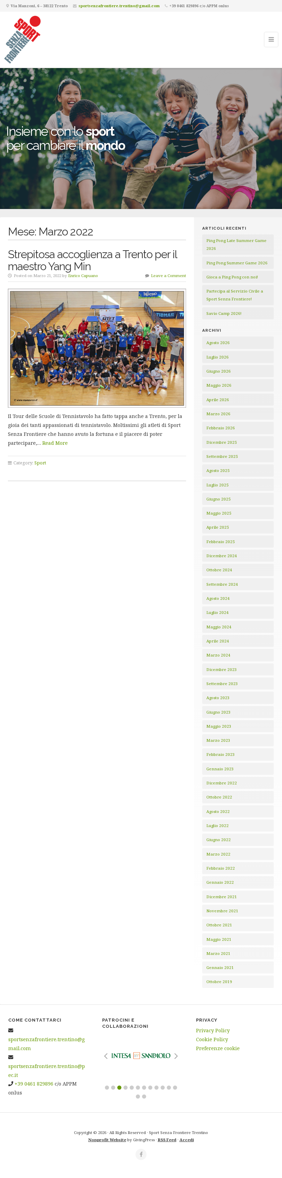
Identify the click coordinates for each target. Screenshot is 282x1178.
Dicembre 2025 (221, 442)
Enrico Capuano (83, 275)
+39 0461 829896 (33, 1083)
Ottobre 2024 (219, 569)
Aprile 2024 (217, 640)
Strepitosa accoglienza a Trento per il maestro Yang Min (92, 260)
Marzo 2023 (218, 740)
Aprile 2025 (217, 527)
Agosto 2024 (218, 598)
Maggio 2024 (218, 626)
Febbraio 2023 (220, 754)
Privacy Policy (213, 1030)
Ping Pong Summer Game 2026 (237, 262)
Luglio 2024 (217, 612)
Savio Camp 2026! (223, 313)
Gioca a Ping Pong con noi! (232, 276)
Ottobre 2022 (219, 797)
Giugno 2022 (218, 839)
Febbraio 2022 (220, 868)
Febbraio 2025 (220, 541)
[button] (107, 1088)
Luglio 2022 (217, 825)
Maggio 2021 (218, 939)
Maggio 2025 (218, 513)
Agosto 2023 (218, 697)
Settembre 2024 (222, 584)
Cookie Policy (212, 1039)
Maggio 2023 (218, 726)
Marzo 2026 (218, 413)
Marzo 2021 (218, 953)
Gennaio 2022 (220, 882)
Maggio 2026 (218, 385)
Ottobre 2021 (219, 924)
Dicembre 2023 (221, 669)
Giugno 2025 (218, 499)
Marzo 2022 (218, 854)
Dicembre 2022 (221, 782)
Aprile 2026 (217, 399)
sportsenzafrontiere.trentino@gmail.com (119, 5)
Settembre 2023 (222, 683)
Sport (40, 463)
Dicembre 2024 (221, 555)
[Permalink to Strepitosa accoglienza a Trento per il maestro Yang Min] (97, 348)
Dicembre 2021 (221, 896)
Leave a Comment (168, 275)
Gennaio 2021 (220, 967)
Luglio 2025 (217, 484)
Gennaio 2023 (220, 768)
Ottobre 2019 (219, 981)
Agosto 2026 (218, 342)
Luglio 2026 (217, 357)
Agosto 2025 (218, 470)
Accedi (187, 1139)
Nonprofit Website (107, 1139)
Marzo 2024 (218, 655)
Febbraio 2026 (220, 427)
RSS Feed (167, 1139)
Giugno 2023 (218, 712)
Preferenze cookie (218, 1048)
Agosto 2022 (218, 811)
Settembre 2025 (222, 456)
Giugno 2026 (218, 371)
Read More (55, 443)
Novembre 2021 (222, 910)
